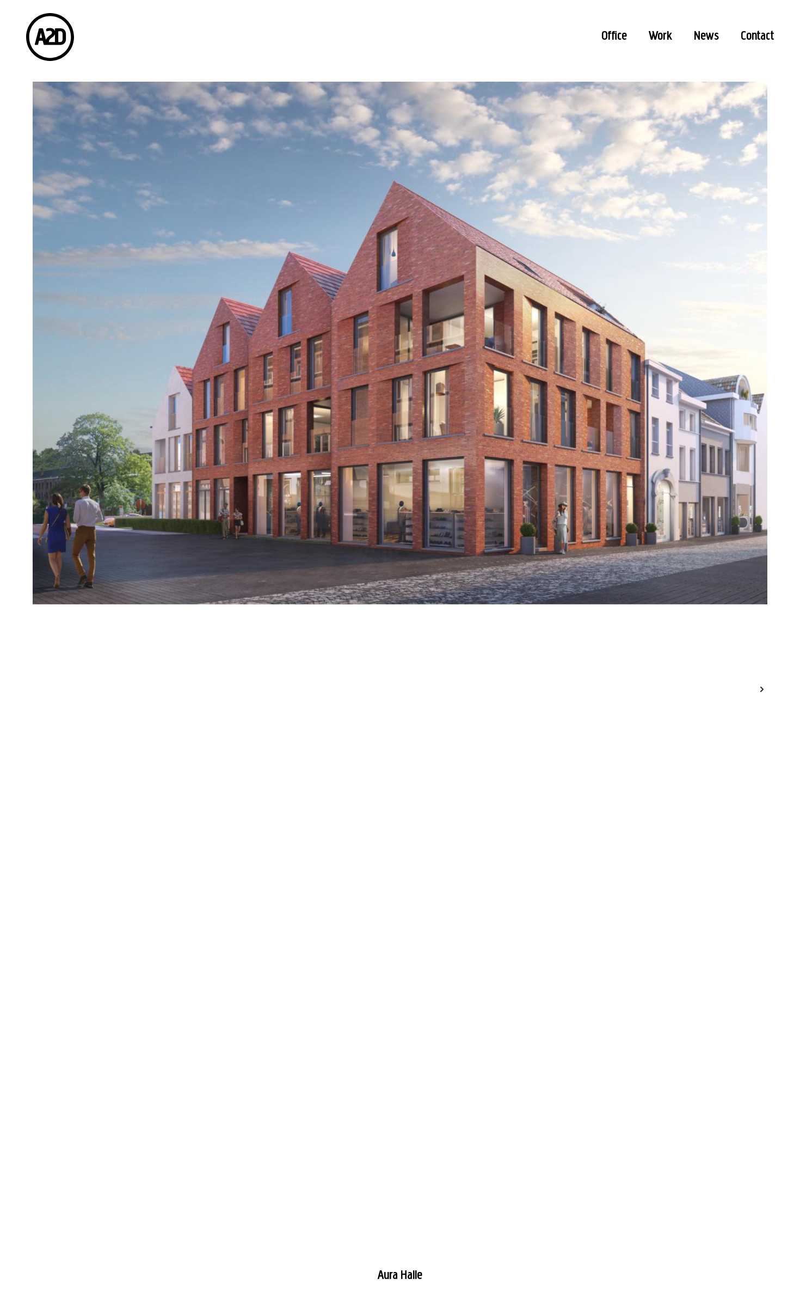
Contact (757, 36)
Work (660, 36)
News (706, 36)
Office (614, 36)
